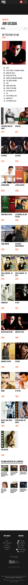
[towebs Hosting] (14, 556)
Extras (7, 549)
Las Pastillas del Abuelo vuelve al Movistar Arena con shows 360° (4, 474)
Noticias (7, 545)
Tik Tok (22, 547)
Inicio (7, 541)
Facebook (22, 545)
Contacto (22, 551)
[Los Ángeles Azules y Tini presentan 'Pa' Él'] (23, 468)
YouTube (22, 541)
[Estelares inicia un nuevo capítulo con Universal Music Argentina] (14, 485)
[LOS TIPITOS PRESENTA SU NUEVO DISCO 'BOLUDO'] (14, 468)
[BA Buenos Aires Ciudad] (14, 562)
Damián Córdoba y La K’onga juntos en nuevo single (23, 490)
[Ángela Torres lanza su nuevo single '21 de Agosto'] (4, 485)
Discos (3, 28)
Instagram (22, 543)
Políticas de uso (19, 577)
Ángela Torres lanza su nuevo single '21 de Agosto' (3, 490)
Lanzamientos (7, 547)
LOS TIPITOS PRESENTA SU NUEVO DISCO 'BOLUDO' (13, 474)
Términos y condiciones (10, 577)
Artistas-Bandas (7, 543)
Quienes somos (22, 549)
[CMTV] (3, 2)
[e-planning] (14, 567)
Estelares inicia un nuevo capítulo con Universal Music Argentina (13, 490)
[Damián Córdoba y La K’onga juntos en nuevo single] (23, 485)
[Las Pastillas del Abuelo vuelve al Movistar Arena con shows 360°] (4, 468)
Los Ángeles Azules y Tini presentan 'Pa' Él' (23, 474)
